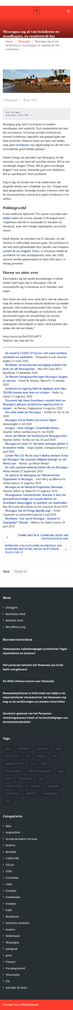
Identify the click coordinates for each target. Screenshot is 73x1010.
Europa (41, 756)
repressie (35, 786)
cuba (9, 884)
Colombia (12, 877)
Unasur (11, 961)
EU (27, 756)
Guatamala (13, 897)
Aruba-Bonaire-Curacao (21, 839)
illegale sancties (14, 763)
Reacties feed (14, 620)
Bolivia (10, 845)
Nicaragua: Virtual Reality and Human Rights (30, 420)
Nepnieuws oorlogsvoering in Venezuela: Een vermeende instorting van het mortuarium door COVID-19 (33, 549)
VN (8, 801)
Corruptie (42, 748)
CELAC (10, 865)
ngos (61, 771)
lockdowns (23, 145)
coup (58, 748)
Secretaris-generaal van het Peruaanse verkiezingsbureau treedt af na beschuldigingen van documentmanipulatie (35, 717)
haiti (9, 910)
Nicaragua (12, 100)
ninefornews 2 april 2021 (17, 115)
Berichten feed (15, 614)
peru (9, 955)
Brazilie (11, 852)
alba (8, 748)
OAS (8, 778)
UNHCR (31, 793)
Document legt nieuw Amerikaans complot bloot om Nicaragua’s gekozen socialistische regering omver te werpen (34, 404)
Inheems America (17, 923)
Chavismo (23, 748)
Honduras (12, 916)
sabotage (53, 786)
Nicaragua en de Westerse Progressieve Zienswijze (34, 487)
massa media (13, 771)
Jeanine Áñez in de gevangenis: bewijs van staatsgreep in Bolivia (43, 537)
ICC (55, 756)
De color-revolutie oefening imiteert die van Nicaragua (36, 467)
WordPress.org (15, 627)
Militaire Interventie (39, 771)
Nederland (13, 936)
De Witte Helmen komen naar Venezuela (28, 681)
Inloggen (12, 607)
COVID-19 (20, 572)
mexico (10, 929)
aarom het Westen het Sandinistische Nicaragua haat (35, 436)
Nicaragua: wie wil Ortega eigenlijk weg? (28, 511)
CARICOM (12, 858)
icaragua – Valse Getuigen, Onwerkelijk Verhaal (31, 428)
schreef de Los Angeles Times (21, 251)
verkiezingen (51, 793)
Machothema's (30, 1004)
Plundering (25, 778)
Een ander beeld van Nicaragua (23, 412)
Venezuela (12, 974)
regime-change (14, 786)
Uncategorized (15, 968)
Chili (9, 871)
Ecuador (11, 890)
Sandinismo (12, 793)
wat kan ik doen (16, 987)
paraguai (11, 949)
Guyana (11, 903)
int (32, 763)
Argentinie (13, 832)
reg (40, 778)
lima (44, 763)
